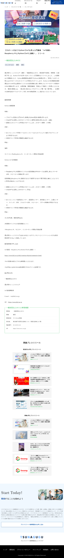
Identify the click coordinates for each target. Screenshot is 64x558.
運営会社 (12, 549)
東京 (22, 64)
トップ (6, 6)
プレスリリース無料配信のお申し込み (32, 524)
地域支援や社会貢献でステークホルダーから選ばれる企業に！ (40, 366)
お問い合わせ (55, 549)
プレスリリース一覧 (16, 6)
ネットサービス (28, 6)
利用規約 (45, 549)
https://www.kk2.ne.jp (15, 302)
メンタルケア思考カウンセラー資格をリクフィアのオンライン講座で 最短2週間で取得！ (40, 356)
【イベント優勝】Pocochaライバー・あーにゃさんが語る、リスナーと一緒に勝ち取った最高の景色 (40, 457)
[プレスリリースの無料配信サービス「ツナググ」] (7, 3)
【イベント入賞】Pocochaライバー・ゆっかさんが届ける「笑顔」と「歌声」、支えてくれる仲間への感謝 (39, 469)
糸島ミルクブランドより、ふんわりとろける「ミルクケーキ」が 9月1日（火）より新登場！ (40, 433)
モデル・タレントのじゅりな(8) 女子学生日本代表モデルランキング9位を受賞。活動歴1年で (40, 445)
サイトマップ (37, 549)
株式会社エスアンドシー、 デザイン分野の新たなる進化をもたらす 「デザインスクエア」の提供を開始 (39, 391)
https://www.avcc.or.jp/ (19, 328)
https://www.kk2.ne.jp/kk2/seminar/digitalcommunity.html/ (23, 255)
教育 (17, 64)
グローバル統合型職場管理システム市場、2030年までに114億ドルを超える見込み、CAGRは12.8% (40, 403)
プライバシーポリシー (23, 549)
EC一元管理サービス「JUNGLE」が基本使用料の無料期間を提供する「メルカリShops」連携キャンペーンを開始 (40, 379)
